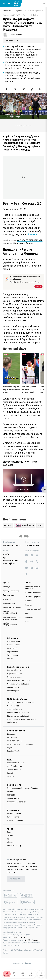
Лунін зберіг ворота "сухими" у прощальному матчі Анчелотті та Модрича (34, 11)
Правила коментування (34, 592)
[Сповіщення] (44, 3)
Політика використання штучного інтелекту (12, 618)
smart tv (10, 902)
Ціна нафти (12, 734)
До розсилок (16, 879)
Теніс (9, 839)
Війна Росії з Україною (18, 667)
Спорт (10, 829)
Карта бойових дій (14, 674)
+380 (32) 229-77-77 (17, 937)
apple (27, 895)
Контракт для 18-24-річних (18, 713)
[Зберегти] (40, 89)
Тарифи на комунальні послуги (20, 744)
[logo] (16, 3)
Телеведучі (7, 599)
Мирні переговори (14, 677)
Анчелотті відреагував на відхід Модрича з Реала (22, 242)
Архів (27, 613)
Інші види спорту (14, 846)
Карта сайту (29, 617)
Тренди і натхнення (15, 820)
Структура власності (33, 609)
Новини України (13, 645)
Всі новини (12, 638)
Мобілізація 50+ (13, 706)
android (10, 895)
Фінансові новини (14, 741)
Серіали (10, 776)
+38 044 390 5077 (32, 545)
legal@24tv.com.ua (32, 940)
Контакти (28, 601)
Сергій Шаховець (16, 35)
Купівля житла (13, 817)
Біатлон (10, 842)
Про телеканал (9, 595)
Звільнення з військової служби (20, 702)
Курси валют (12, 737)
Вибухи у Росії (13, 687)
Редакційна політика (11, 591)
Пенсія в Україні (13, 751)
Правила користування (12, 607)
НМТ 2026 (11, 795)
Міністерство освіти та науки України (22, 788)
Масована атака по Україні (18, 684)
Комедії (10, 773)
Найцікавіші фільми (15, 763)
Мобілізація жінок (14, 709)
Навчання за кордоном (16, 802)
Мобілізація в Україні (17, 699)
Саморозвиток (13, 798)
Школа (10, 791)
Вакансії (28, 605)
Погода (10, 658)
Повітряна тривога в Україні (18, 680)
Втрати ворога (13, 691)
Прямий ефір (12, 648)
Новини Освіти (14, 785)
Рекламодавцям (9, 603)
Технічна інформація (33, 597)
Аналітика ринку (14, 813)
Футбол (19, 11)
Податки (10, 748)
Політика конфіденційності (10, 612)
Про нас (6, 583)
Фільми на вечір (14, 770)
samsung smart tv (27, 902)
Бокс (9, 832)
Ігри (27, 621)
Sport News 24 (8, 11)
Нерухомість (13, 810)
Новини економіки (16, 731)
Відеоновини (12, 652)
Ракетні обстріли (14, 670)
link (26, 555)
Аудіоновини (12, 655)
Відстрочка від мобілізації (18, 716)
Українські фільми (14, 766)
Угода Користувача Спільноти (32, 587)
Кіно (9, 759)
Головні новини (13, 641)
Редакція (6, 587)
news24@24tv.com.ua (12, 545)
